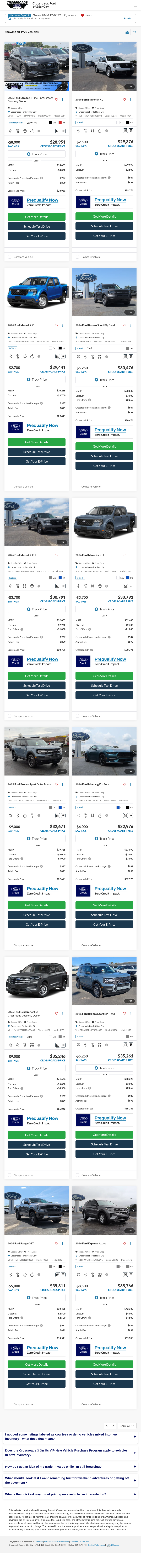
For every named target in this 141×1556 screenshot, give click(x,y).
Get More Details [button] (36, 217)
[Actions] (62, 100)
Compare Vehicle (23, 256)
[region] (37, 180)
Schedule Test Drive (36, 226)
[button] (65, 67)
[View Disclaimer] (39, 131)
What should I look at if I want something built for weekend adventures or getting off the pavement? (67, 1480)
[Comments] (57, 131)
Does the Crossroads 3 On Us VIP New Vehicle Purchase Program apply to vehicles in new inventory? (66, 1453)
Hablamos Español (19, 15)
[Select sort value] (133, 32)
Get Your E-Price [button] (37, 236)
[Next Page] (113, 1426)
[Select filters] (127, 32)
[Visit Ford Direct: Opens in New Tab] (113, 1545)
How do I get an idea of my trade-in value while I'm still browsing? (53, 1466)
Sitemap (39, 1542)
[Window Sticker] (63, 131)
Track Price (39, 154)
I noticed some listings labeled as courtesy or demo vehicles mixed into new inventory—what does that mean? (61, 1437)
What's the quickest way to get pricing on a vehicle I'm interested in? (55, 1494)
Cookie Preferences (60, 1542)
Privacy (47, 1542)
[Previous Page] (107, 1426)
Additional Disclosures (79, 1542)
